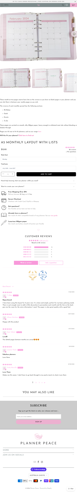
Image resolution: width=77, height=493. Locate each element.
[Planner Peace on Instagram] (42, 462)
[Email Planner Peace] (34, 462)
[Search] (63, 5)
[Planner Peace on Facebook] (38, 462)
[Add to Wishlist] (38, 230)
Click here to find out (26, 135)
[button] (70, 147)
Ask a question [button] (51, 263)
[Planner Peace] (38, 5)
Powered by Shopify (46, 488)
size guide (54, 215)
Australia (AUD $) (37, 475)
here (39, 131)
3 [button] (39, 382)
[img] (7, 292)
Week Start (4, 155)
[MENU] (1, 5)
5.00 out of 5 (43, 240)
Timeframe (4, 164)
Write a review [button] (26, 263)
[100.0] (43, 275)
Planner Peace (34, 488)
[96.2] (33, 275)
